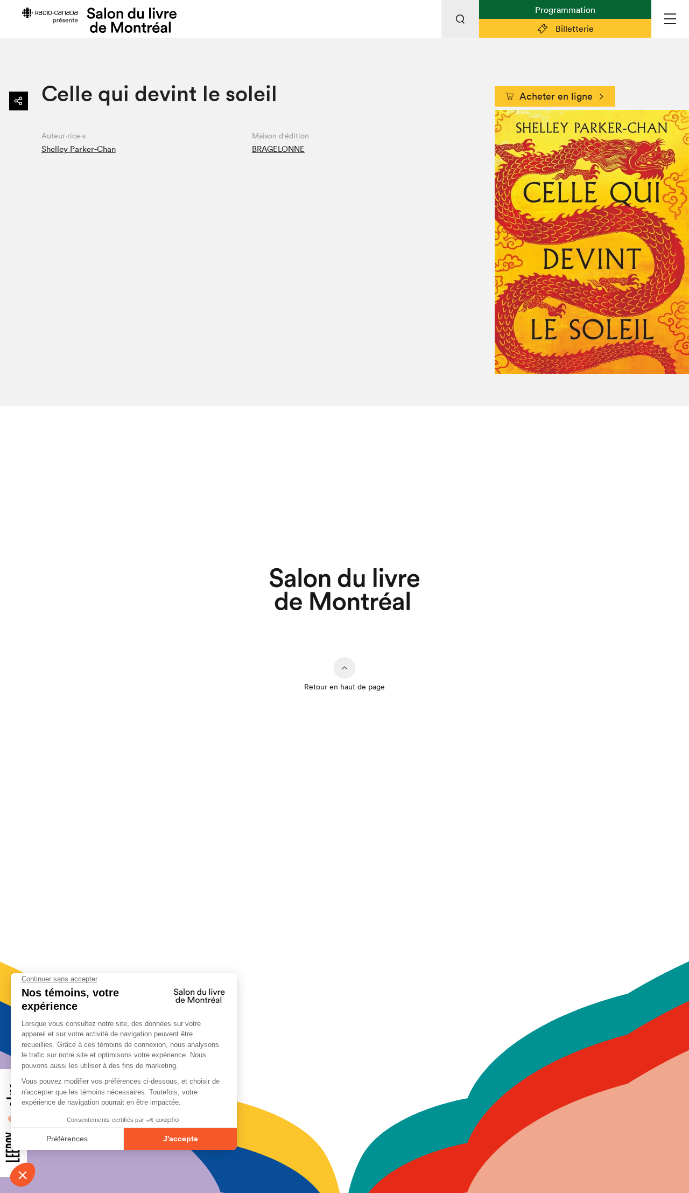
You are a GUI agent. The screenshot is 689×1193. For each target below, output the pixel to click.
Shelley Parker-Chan (78, 149)
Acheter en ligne (556, 96)
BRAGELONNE (278, 149)
